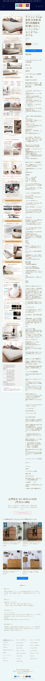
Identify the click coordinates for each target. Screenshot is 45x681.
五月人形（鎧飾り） (34, 650)
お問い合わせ (5, 660)
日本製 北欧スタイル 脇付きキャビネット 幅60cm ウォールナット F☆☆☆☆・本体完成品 (12, 543)
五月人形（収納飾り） (34, 642)
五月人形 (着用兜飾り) (34, 645)
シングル (28, 44)
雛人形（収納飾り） (20, 645)
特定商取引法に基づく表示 (8, 650)
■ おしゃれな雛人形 (21, 639)
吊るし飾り (19, 658)
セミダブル (35, 44)
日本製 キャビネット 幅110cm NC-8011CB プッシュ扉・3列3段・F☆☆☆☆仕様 (12, 572)
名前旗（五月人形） (34, 658)
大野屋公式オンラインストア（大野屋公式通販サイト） (21, 678)
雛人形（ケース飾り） (21, 650)
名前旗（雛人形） (20, 661)
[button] (3, 6)
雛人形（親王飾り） (20, 642)
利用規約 (4, 652)
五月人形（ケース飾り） (35, 653)
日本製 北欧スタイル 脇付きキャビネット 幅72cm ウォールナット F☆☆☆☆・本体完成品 (31, 543)
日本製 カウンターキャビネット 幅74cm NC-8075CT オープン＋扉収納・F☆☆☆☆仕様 (31, 572)
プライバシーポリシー (7, 655)
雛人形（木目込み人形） (21, 653)
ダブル (28, 46)
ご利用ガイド (5, 647)
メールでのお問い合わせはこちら (22, 512)
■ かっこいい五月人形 (35, 639)
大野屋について (6, 644)
